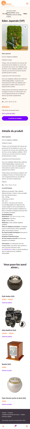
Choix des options (7, 302)
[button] (27, 3)
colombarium (7, 249)
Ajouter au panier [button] (7, 370)
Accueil (5, 13)
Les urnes (9, 10)
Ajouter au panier (15, 118)
